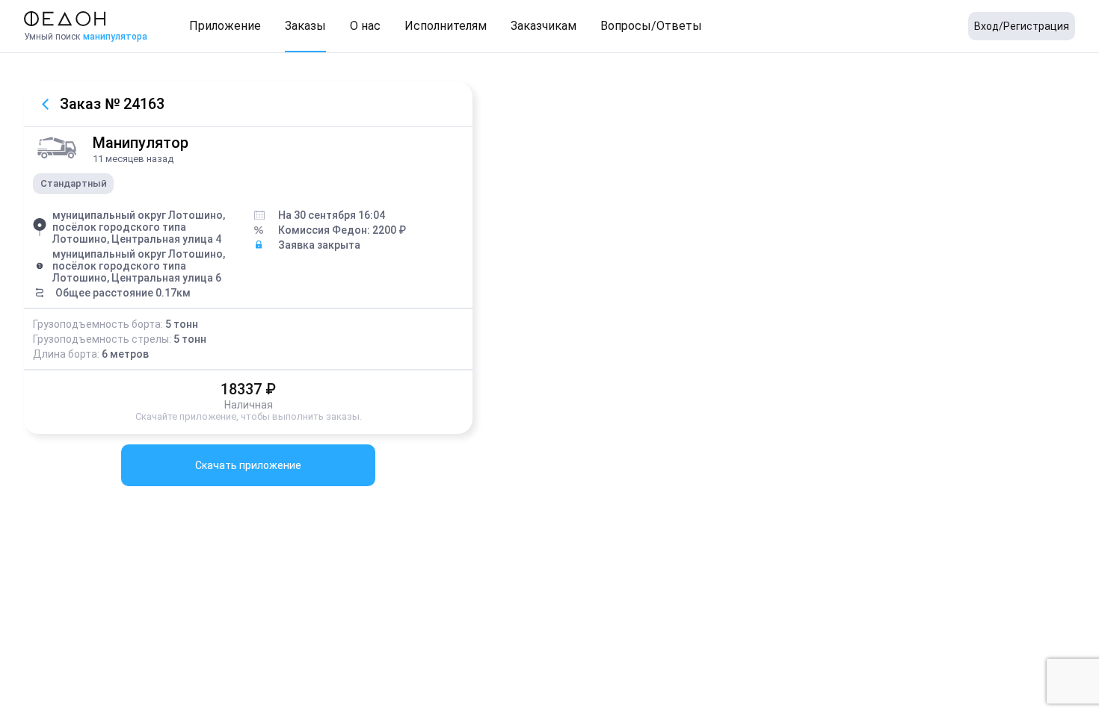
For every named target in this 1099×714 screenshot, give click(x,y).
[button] (225, 26)
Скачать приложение (248, 465)
